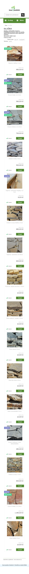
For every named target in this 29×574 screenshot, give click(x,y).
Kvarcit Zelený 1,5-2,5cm (15, 127)
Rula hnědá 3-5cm (15, 538)
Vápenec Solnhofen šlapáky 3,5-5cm (15, 191)
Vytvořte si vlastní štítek (21, 565)
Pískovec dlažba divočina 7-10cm (14, 286)
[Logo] (14, 8)
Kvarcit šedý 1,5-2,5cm (14, 95)
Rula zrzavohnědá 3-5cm (15, 411)
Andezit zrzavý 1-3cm (15, 474)
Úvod (6, 25)
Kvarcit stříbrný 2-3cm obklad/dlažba (14, 443)
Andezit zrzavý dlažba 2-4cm (15, 222)
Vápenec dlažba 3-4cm (14, 63)
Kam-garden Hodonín (8, 565)
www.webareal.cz (18, 559)
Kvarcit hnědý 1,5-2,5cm (14, 506)
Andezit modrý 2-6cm (15, 158)
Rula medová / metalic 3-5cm (14, 318)
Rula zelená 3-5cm (14, 349)
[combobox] (16, 40)
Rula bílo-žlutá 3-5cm (15, 380)
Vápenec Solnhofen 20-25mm (14, 254)
